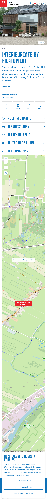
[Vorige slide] (3, 23)
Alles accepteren (23, 480)
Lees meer (6, 86)
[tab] (41, 42)
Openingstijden (18, 126)
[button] (23, 304)
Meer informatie (19, 118)
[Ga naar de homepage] (14, 3)
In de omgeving (17, 151)
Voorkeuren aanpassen (23, 493)
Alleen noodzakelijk (23, 487)
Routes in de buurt (20, 143)
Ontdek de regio (18, 134)
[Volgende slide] (44, 23)
